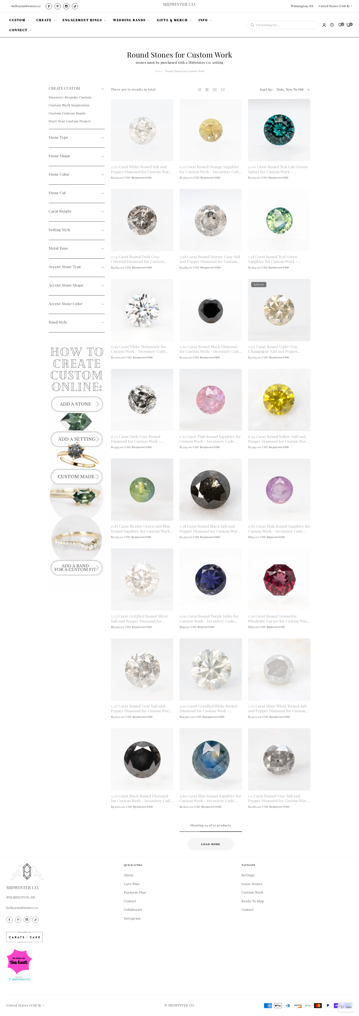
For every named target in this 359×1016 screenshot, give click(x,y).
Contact (130, 901)
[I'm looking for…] (251, 25)
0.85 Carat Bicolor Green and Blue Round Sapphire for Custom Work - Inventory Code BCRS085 (142, 529)
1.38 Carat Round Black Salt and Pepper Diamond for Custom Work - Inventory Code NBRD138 (210, 529)
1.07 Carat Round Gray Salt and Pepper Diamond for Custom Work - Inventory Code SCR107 (141, 708)
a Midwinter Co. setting (204, 62)
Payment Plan (135, 892)
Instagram (132, 918)
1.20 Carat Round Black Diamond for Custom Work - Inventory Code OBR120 (210, 349)
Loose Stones (251, 884)
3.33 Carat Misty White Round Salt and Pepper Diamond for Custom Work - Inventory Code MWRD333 (277, 708)
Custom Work (252, 892)
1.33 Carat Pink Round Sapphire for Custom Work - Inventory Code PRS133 (210, 439)
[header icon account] (324, 25)
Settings (248, 875)
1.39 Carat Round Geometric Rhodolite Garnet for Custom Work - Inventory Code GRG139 (278, 619)
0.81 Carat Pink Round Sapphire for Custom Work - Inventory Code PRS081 (279, 529)
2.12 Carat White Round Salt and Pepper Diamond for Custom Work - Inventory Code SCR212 (141, 169)
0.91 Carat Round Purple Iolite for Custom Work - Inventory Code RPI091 (209, 619)
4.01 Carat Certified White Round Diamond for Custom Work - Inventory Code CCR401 (208, 708)
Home (158, 71)
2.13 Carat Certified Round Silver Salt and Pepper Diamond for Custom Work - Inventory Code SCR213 (139, 619)
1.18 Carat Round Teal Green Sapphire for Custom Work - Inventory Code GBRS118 (273, 259)
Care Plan (131, 884)
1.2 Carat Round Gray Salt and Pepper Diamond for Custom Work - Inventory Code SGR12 (278, 798)
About (129, 875)
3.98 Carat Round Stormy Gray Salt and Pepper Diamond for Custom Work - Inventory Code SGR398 (210, 259)
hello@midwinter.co (22, 908)
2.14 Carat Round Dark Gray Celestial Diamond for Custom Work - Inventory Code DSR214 (138, 259)
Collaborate (133, 909)
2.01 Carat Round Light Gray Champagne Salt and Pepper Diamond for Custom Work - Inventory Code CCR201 (273, 349)
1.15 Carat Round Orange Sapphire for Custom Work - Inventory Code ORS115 (210, 169)
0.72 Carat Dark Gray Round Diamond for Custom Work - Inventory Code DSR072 (136, 439)
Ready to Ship (252, 901)
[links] (49, 6)
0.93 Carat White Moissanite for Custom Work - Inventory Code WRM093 (138, 349)
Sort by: (266, 89)
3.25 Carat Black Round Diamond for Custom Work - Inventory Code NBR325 (141, 798)
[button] (168, 107)
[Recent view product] (332, 25)
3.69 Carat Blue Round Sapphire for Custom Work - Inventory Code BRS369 (210, 798)
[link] (19, 20)
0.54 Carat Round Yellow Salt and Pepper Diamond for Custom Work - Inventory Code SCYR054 (278, 439)
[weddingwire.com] (19, 978)
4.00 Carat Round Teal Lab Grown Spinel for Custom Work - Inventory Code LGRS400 (278, 169)
